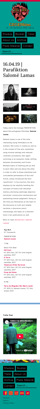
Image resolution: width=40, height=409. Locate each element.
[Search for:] (12, 52)
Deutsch (6, 398)
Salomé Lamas (10, 239)
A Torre (7, 257)
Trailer (31, 34)
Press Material (11, 46)
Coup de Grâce (10, 272)
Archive (21, 40)
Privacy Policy (8, 403)
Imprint (6, 400)
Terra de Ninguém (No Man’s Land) (18, 286)
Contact (28, 46)
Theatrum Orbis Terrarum (14, 265)
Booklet (20, 34)
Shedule (7, 34)
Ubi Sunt (7, 250)
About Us (8, 40)
